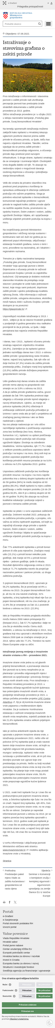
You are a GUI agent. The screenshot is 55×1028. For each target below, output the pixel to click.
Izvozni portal (9, 927)
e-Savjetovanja (10, 920)
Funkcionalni (8, 990)
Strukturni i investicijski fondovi (18, 967)
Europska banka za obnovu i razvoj (21, 963)
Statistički (7, 996)
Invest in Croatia (11, 960)
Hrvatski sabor (10, 942)
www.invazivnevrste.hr (14, 850)
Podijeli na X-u (15, 902)
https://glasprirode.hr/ (13, 309)
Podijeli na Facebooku (9, 902)
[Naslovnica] (27, 15)
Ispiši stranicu (4, 902)
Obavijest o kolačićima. (19, 1019)
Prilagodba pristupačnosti (30, 6)
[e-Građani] (14, 3)
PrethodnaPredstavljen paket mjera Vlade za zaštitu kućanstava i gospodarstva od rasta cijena (15, 879)
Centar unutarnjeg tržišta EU (17, 949)
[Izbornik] (48, 24)
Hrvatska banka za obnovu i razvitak (21, 956)
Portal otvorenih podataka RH (18, 923)
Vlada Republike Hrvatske (16, 938)
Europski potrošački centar (16, 952)
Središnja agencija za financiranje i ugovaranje (26, 970)
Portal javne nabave (13, 945)
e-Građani (8, 916)
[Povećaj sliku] (27, 75)
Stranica (7, 861)
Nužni (5, 985)
